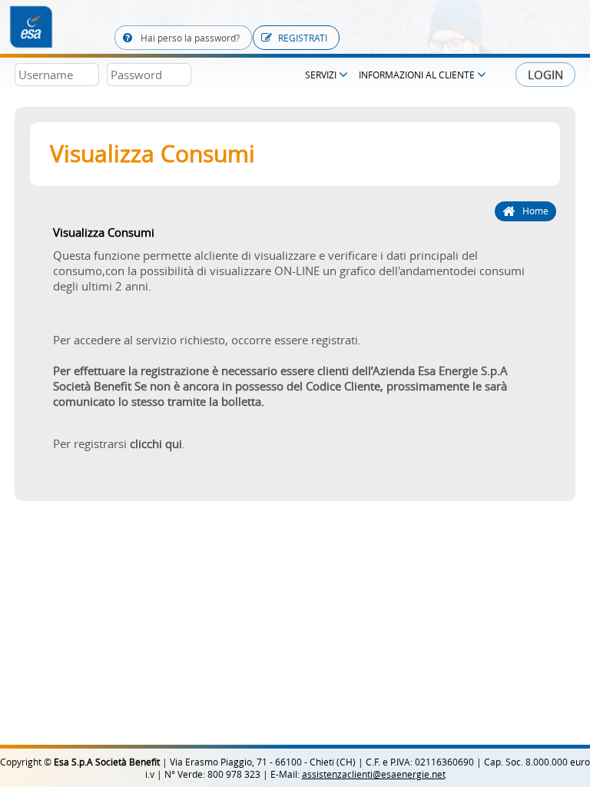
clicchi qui (156, 443)
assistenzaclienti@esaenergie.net (374, 774)
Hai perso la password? (189, 38)
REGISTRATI (302, 38)
